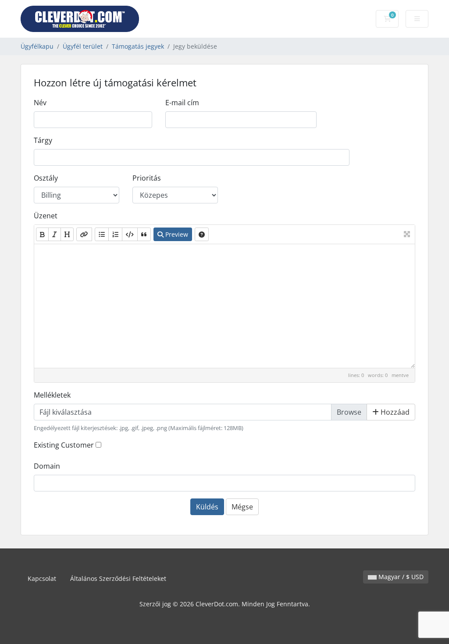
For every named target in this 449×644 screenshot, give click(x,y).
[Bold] (42, 234)
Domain (47, 466)
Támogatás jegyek (138, 46)
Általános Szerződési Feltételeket (118, 578)
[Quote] (144, 234)
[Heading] (67, 234)
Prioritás (146, 178)
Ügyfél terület (83, 46)
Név (40, 102)
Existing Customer (64, 445)
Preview (176, 234)
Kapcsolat (42, 578)
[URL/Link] (84, 234)
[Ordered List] (115, 234)
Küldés (207, 507)
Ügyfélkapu (37, 46)
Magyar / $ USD (400, 577)
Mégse (242, 507)
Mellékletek (52, 395)
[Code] (130, 234)
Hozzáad (394, 412)
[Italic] (54, 234)
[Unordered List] (102, 234)
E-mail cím (182, 102)
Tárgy (43, 140)
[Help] (202, 234)
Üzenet (45, 216)
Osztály (46, 178)
